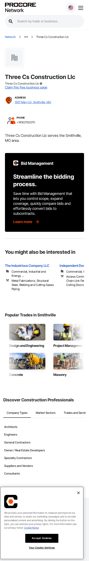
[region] (42, 523)
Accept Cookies (42, 538)
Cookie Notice (31, 527)
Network (14, 10)
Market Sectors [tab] (45, 412)
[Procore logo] (20, 5)
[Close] (78, 492)
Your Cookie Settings (42, 547)
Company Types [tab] (17, 412)
